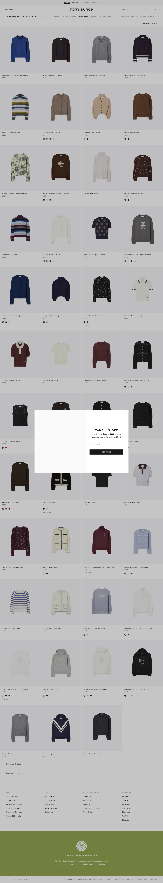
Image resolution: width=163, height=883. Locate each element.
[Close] (125, 412)
